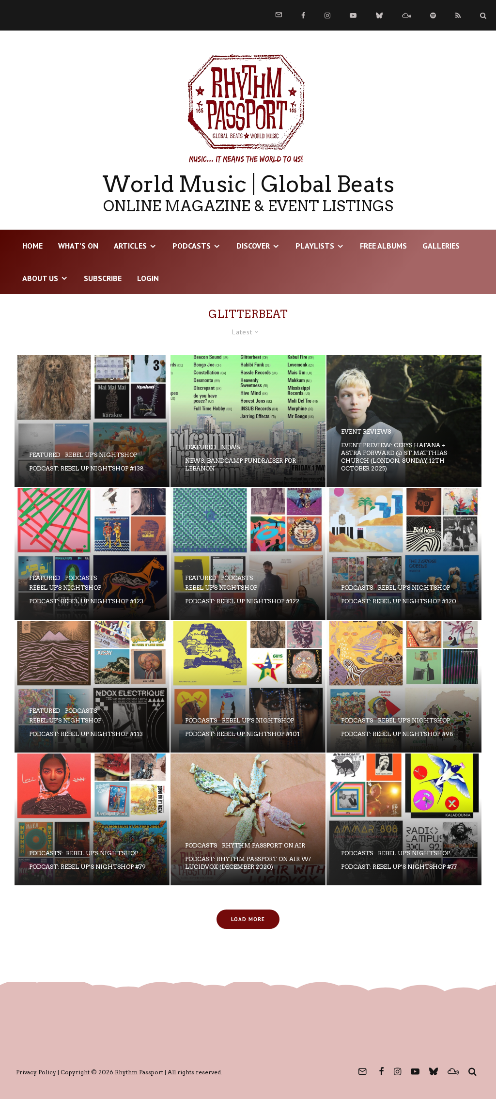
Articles (130, 246)
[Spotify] (433, 15)
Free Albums (383, 246)
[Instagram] (327, 15)
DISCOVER (253, 246)
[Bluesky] (379, 15)
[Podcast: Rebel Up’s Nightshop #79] (92, 819)
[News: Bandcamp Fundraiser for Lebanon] (248, 421)
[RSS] (458, 15)
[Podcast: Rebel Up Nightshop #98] (403, 687)
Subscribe (103, 278)
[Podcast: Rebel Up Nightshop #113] (92, 687)
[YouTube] (353, 15)
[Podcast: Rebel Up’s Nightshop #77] (403, 819)
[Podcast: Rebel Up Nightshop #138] (92, 421)
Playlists (314, 246)
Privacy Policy (36, 1072)
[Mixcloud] (406, 15)
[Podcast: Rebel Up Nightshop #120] (403, 554)
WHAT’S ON (78, 246)
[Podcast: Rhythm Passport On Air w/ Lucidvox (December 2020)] (248, 819)
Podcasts (191, 246)
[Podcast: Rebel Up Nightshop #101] (248, 687)
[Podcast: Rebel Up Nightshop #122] (248, 554)
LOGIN (148, 278)
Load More (248, 919)
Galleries (441, 246)
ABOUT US (40, 278)
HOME (32, 246)
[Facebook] (303, 15)
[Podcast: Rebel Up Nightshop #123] (92, 554)
